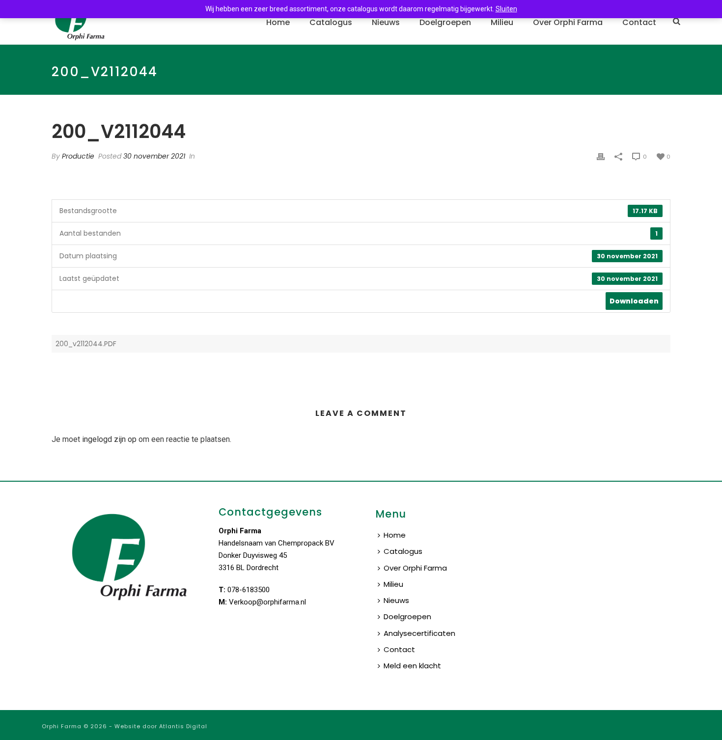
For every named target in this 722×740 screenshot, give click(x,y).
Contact (639, 22)
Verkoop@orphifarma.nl (267, 602)
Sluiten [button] (506, 9)
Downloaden (634, 301)
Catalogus (330, 22)
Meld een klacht (412, 665)
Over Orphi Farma (568, 22)
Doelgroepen (445, 22)
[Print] (601, 156)
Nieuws (386, 22)
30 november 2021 (154, 156)
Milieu (502, 22)
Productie (78, 156)
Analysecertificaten (419, 633)
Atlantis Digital (183, 726)
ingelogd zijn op (109, 439)
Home (278, 22)
